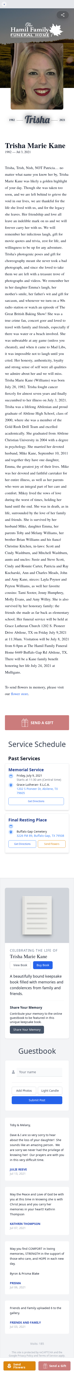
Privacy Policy (25, 1355)
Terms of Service (48, 1355)
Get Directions (36, 801)
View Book (20, 965)
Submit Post (37, 1100)
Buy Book (43, 965)
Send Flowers (51, 844)
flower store (19, 693)
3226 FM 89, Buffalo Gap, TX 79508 (40, 836)
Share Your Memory (26, 1030)
